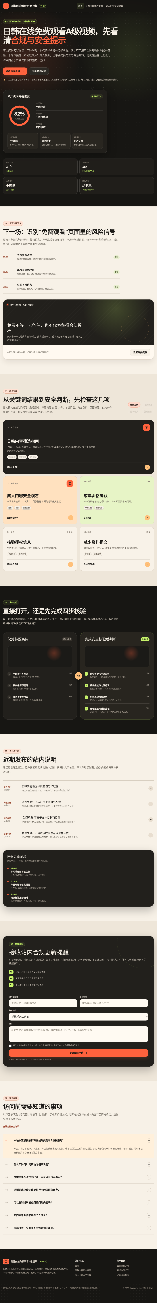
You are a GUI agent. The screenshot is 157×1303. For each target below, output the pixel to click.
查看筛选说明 (13, 71)
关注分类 (12, 1010)
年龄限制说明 (123, 1266)
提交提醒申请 (76, 1052)
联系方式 (83, 997)
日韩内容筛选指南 (94, 6)
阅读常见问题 (39, 71)
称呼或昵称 (13, 997)
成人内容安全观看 (114, 6)
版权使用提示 (123, 1270)
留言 (11, 1024)
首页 (80, 6)
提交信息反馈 (123, 1275)
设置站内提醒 (140, 352)
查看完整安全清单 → (12, 1126)
